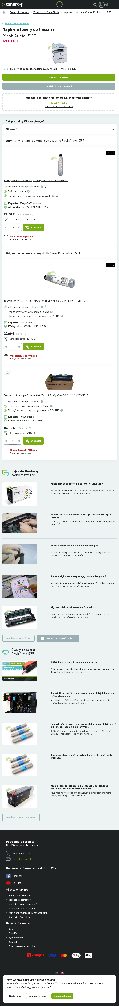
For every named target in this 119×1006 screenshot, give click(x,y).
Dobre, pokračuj (62, 996)
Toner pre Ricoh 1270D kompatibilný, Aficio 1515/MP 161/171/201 (36, 180)
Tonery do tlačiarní (19, 12)
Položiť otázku (59, 103)
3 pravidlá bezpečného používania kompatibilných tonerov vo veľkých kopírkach (83, 694)
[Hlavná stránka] (12, 5)
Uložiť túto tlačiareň (59, 86)
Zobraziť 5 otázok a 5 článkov (59, 106)
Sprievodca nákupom (20, 895)
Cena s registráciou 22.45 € (22, 219)
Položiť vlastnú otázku (61, 638)
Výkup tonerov (16, 937)
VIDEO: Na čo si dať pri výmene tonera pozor (74, 662)
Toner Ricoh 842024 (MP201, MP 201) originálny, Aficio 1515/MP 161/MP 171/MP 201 (45, 300)
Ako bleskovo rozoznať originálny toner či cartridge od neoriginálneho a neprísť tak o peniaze (79, 787)
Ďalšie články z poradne (20, 817)
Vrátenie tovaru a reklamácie (23, 903)
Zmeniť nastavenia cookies (23, 946)
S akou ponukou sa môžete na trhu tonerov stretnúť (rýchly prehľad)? (81, 756)
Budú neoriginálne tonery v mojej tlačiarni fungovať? (78, 576)
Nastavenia (15, 996)
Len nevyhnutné (37, 996)
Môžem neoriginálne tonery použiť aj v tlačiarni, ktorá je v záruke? (81, 516)
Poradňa (13, 933)
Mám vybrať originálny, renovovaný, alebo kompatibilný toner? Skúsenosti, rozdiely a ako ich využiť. (83, 725)
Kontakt (13, 941)
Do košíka (35, 227)
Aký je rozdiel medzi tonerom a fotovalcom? (74, 607)
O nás (11, 928)
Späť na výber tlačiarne (17, 23)
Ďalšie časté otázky (18, 638)
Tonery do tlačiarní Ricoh (46, 12)
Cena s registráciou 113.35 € (22, 433)
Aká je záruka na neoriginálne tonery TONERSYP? (77, 483)
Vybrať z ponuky (58, 77)
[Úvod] (3, 12)
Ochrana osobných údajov (22, 908)
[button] (95, 5)
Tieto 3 (6, 68)
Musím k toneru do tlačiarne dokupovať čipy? (74, 545)
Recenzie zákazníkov (19, 917)
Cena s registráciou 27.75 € (22, 338)
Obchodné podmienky (20, 899)
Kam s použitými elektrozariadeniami (28, 912)
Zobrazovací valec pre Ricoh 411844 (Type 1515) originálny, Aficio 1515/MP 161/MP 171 (46, 395)
